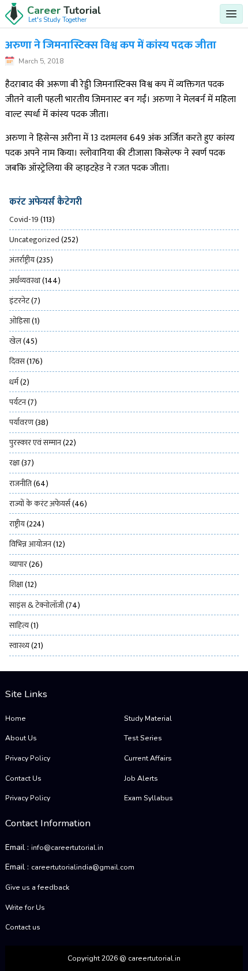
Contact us (22, 927)
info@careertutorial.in (67, 847)
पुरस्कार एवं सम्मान (35, 442)
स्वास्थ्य (19, 645)
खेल (15, 341)
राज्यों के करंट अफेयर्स (39, 503)
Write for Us (25, 907)
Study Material (148, 718)
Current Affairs (148, 758)
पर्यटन (17, 402)
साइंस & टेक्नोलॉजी (36, 605)
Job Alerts (141, 778)
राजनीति (20, 483)
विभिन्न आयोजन (30, 544)
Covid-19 (24, 219)
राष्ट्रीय (17, 523)
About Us (21, 738)
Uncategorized (34, 239)
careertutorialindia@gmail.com (82, 867)
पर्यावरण (21, 422)
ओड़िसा (19, 321)
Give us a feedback (37, 887)
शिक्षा (16, 584)
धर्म (13, 382)
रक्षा (14, 462)
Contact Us (23, 778)
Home (15, 718)
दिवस (17, 361)
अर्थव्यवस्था (24, 280)
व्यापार (18, 564)
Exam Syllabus (148, 798)
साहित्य (19, 625)
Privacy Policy (27, 758)
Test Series (143, 738)
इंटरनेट (19, 300)
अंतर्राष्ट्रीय (22, 259)
